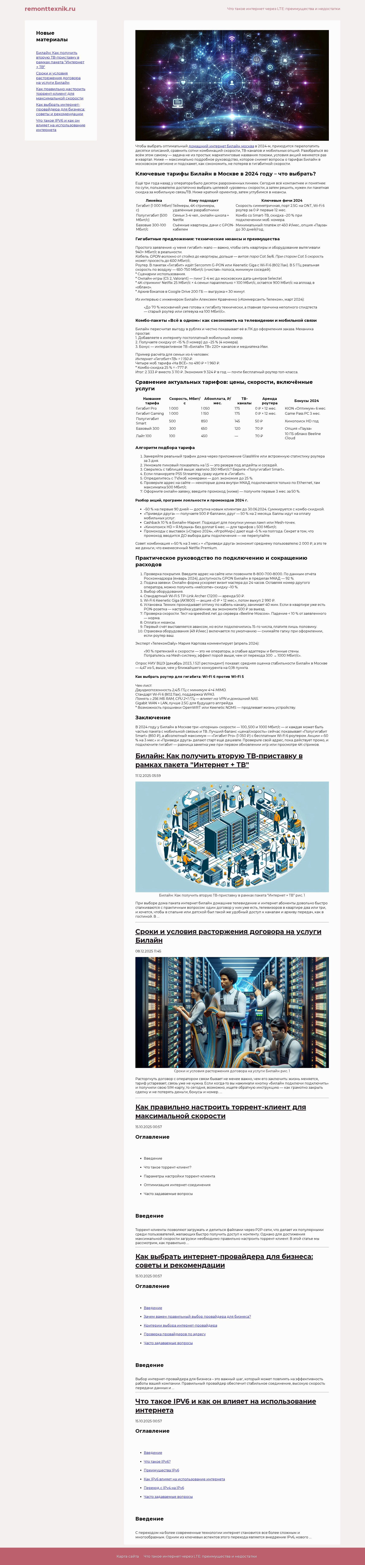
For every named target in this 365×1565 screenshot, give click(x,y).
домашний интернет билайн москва (221, 146)
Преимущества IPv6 (161, 1470)
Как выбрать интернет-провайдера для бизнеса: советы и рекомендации (60, 109)
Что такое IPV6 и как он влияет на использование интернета (60, 125)
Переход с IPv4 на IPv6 (164, 1488)
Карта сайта (128, 1556)
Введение (153, 1308)
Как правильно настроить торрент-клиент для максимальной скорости (60, 93)
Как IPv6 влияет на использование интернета (184, 1479)
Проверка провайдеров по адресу (175, 1334)
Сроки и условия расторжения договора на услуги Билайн (58, 78)
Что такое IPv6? (157, 1462)
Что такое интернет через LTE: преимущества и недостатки (283, 9)
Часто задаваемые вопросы (168, 1343)
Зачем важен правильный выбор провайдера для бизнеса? (197, 1317)
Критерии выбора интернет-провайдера (180, 1325)
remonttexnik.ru (50, 8)
